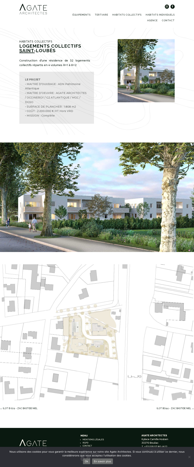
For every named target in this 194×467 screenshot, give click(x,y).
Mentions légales (93, 439)
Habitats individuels (160, 14)
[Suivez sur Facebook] (173, 7)
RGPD (85, 443)
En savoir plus (102, 461)
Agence (152, 20)
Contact (168, 20)
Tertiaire (101, 14)
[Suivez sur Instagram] (167, 7)
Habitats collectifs (127, 14)
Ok (86, 461)
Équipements (82, 14)
